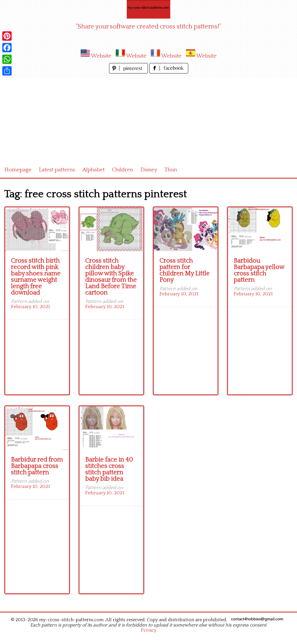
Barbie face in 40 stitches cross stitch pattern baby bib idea (109, 469)
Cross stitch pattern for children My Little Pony (185, 270)
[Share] (7, 71)
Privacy (148, 630)
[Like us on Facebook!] (168, 72)
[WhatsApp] (7, 59)
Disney (148, 170)
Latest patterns (57, 170)
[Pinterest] (7, 36)
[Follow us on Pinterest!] (129, 72)
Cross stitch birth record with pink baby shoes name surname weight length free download (36, 276)
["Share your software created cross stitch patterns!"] (148, 9)
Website (101, 56)
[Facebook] (7, 47)
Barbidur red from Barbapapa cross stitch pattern (37, 466)
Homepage (18, 170)
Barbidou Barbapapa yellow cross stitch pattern (259, 270)
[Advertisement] (148, 118)
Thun (170, 170)
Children (122, 170)
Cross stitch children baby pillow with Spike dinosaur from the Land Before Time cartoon (111, 276)
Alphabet (93, 170)
